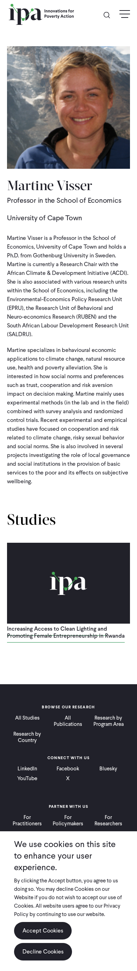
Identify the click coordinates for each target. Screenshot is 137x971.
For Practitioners (27, 820)
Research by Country (27, 737)
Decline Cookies (43, 951)
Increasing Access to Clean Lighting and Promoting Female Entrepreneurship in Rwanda (66, 632)
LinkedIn (27, 768)
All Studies (27, 718)
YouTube (27, 778)
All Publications (68, 721)
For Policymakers (68, 820)
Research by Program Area (108, 721)
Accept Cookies (42, 930)
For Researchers (108, 820)
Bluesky (108, 768)
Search (110, 14)
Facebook (68, 768)
